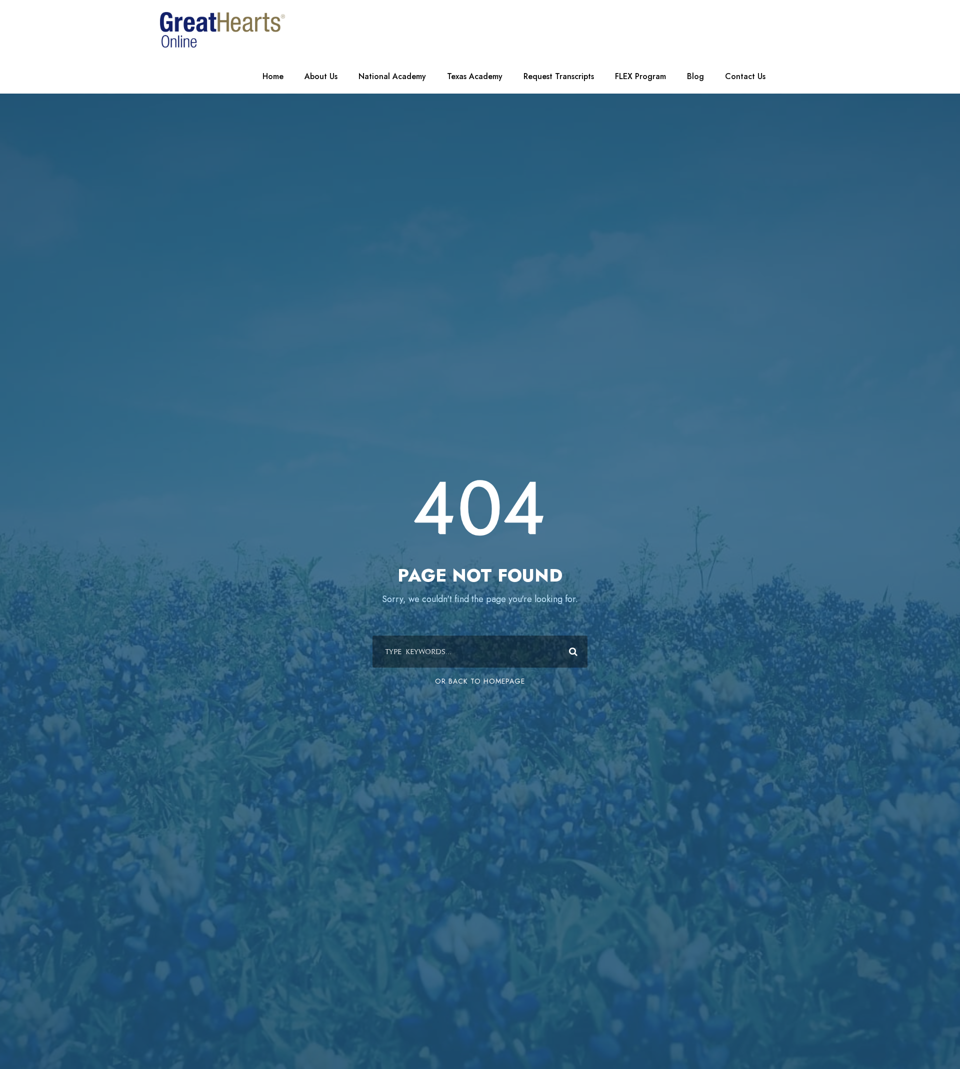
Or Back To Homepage (480, 681)
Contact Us (745, 76)
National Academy (392, 76)
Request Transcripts (559, 76)
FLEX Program (640, 76)
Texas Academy (474, 76)
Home (273, 76)
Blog (695, 76)
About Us (321, 76)
